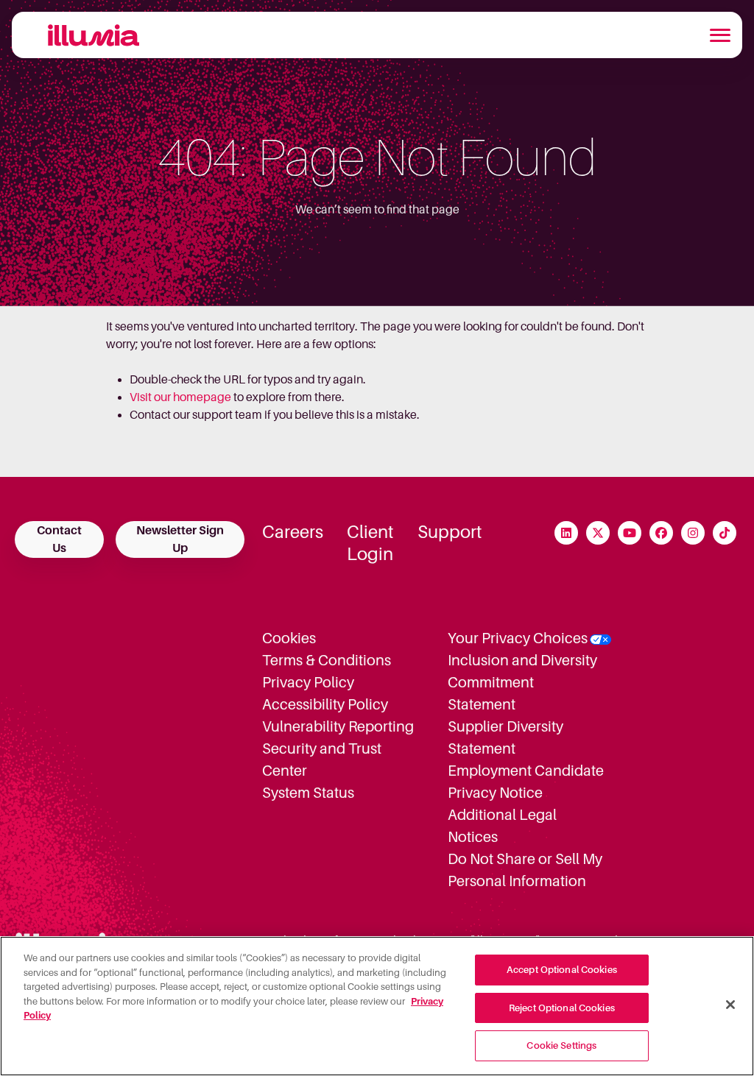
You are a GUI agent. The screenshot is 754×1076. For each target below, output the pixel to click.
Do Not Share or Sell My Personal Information (525, 870)
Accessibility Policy (325, 704)
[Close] (730, 1004)
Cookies (289, 638)
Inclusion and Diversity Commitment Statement (522, 682)
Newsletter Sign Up (180, 539)
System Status (308, 793)
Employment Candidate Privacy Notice (526, 781)
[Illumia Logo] (87, 35)
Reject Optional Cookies (562, 1007)
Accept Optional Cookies (562, 969)
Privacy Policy (308, 682)
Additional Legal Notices (502, 826)
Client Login (370, 543)
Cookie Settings (561, 1045)
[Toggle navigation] (720, 35)
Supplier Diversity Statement (505, 737)
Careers (292, 532)
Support (449, 532)
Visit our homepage (180, 397)
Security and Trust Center (321, 759)
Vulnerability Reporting (338, 726)
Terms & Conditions (326, 660)
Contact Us (59, 539)
